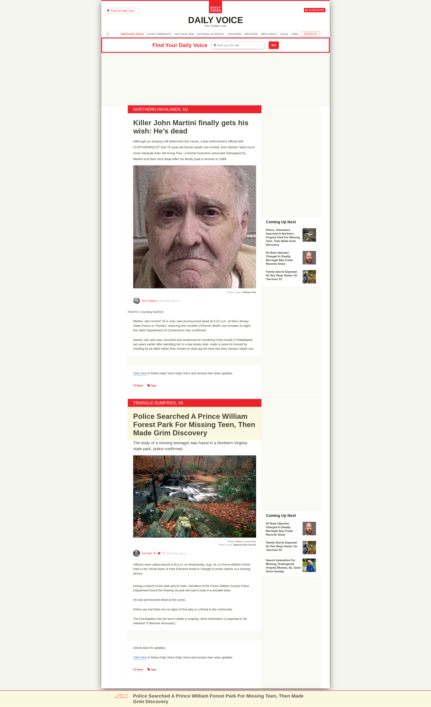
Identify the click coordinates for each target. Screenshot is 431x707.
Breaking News (132, 34)
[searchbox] (125, 10)
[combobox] (122, 10)
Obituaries (269, 34)
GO (273, 45)
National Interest (211, 34)
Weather (251, 34)
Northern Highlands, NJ (160, 109)
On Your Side (184, 34)
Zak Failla (146, 553)
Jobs (294, 34)
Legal (284, 34)
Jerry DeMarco (149, 300)
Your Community (159, 34)
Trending (234, 34)
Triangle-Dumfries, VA (158, 403)
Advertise (310, 34)
